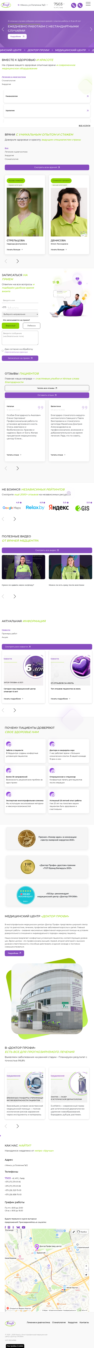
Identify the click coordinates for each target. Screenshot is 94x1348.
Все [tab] (6, 148)
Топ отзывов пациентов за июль (66, 689)
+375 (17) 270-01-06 (13, 1182)
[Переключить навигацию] (88, 4)
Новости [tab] (6, 630)
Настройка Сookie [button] (15, 1346)
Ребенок (31, 325)
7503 (58, 4)
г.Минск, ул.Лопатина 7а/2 (32, 5)
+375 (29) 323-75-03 (13, 1190)
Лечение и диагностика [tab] (14, 77)
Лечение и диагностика (38, 1322)
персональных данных (16, 352)
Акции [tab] (5, 637)
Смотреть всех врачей (45, 167)
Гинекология (12, 96)
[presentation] (3, 29)
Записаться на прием (19, 358)
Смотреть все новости (16, 647)
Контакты (84, 1322)
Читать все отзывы (45, 388)
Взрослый (10, 325)
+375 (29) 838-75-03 (13, 1194)
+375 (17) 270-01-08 (13, 1186)
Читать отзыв (13, 455)
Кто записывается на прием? (16, 320)
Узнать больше (13, 250)
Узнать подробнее (12, 699)
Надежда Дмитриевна (17, 242)
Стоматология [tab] (8, 80)
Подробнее (15, 36)
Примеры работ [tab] (9, 633)
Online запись (80, 5)
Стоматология (59, 1322)
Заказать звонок (73, 5)
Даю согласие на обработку (19, 350)
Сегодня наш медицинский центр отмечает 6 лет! (20, 690)
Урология (10, 110)
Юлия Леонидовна (59, 242)
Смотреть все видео (45, 550)
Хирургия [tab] (6, 84)
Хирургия (72, 1322)
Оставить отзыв (46, 395)
